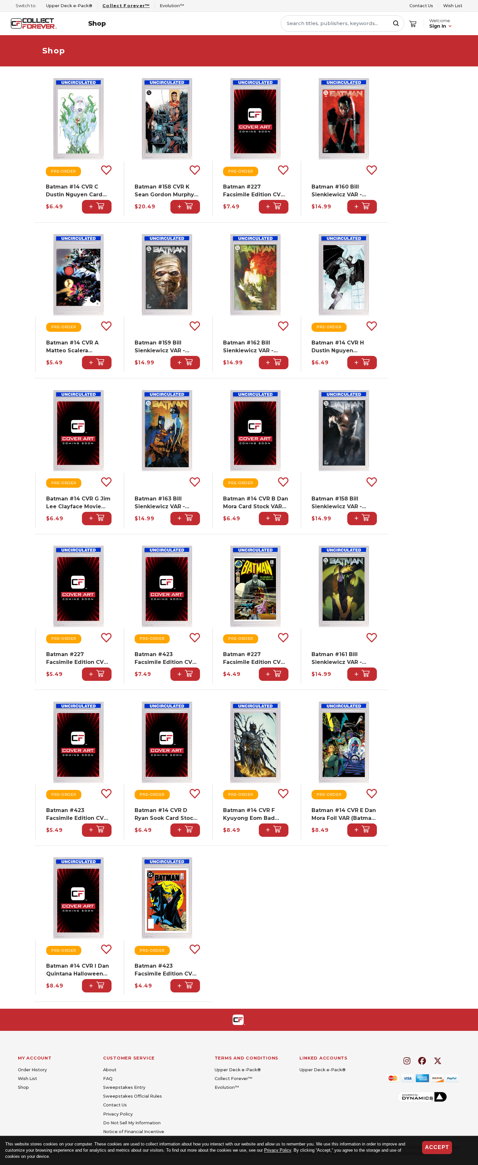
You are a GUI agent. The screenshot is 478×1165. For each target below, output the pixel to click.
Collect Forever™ (233, 1078)
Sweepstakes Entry (124, 1087)
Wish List (452, 5)
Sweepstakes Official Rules (132, 1096)
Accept (437, 1147)
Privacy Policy (277, 1150)
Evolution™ (227, 1087)
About (109, 1069)
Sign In (437, 26)
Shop (97, 23)
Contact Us (421, 5)
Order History (32, 1069)
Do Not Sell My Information (132, 1122)
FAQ (108, 1078)
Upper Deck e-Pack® (238, 1069)
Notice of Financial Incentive (133, 1131)
